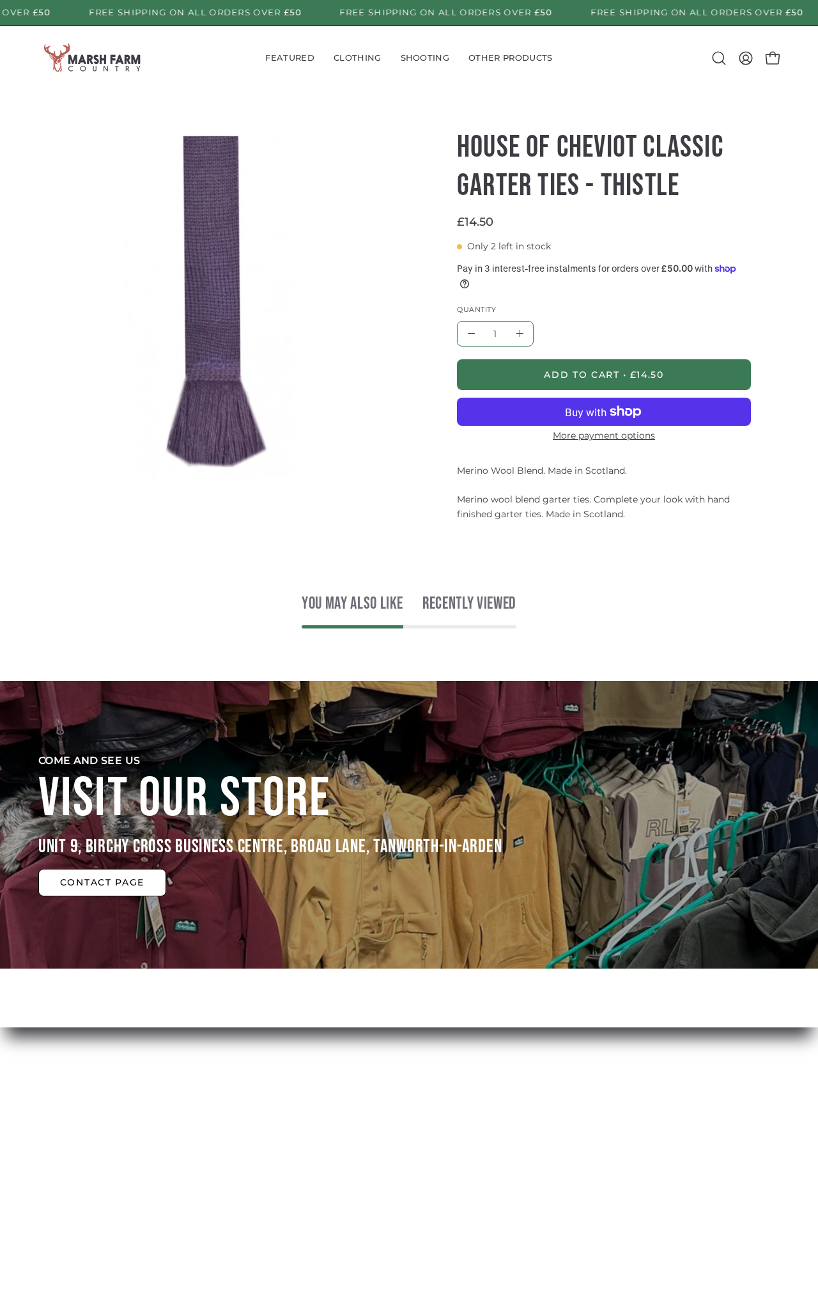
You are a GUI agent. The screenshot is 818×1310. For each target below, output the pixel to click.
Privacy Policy (417, 1187)
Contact (250, 1187)
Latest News (261, 1145)
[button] (290, 58)
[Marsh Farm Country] (92, 58)
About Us (254, 1124)
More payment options (604, 435)
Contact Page (102, 883)
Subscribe (255, 1166)
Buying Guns (416, 1124)
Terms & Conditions (432, 1166)
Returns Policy (420, 1145)
